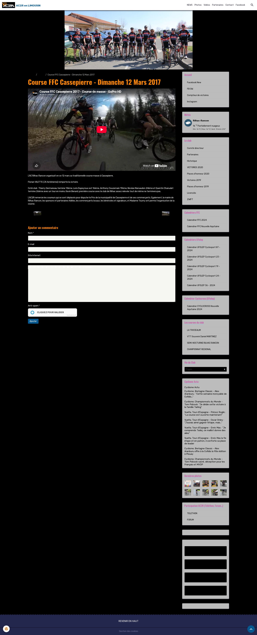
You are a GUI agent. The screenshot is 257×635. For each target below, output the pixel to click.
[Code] (76, 267)
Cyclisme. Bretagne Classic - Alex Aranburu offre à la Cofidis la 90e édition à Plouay (205, 451)
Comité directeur (195, 148)
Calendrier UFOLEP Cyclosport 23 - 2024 (203, 258)
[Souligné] (38, 267)
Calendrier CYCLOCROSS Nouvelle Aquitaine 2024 (203, 308)
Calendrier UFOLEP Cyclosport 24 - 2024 (203, 277)
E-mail (31, 244)
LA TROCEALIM (194, 330)
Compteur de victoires (198, 95)
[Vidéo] (72, 267)
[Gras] (30, 267)
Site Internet (34, 255)
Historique (192, 161)
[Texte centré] (56, 267)
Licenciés (191, 193)
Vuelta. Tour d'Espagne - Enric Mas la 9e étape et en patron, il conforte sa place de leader (205, 441)
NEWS (189, 5)
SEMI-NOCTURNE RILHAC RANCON (203, 343)
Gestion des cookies (128, 631)
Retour (101, 213)
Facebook (240, 5)
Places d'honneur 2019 (198, 186)
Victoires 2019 (194, 180)
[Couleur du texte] (47, 267)
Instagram (192, 101)
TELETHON (192, 513)
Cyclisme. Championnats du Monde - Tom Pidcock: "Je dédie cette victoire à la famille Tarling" (205, 404)
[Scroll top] (251, 629)
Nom (30, 233)
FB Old (190, 89)
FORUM (190, 520)
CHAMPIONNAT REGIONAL (199, 349)
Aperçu (88, 267)
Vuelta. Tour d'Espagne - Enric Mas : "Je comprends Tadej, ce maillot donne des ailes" (205, 430)
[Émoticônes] (80, 267)
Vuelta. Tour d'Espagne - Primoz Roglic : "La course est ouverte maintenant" (205, 413)
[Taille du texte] (42, 267)
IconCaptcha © (71, 315)
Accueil (31, 74)
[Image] (68, 267)
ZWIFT (190, 199)
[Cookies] (6, 628)
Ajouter (33, 321)
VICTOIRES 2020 (195, 167)
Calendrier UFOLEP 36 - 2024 (201, 285)
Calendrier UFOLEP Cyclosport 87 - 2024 (203, 249)
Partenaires (217, 5)
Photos (198, 5)
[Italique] (34, 267)
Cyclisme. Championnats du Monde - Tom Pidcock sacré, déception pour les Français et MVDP (204, 462)
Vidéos (207, 5)
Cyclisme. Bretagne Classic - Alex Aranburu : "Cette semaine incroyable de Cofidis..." (205, 394)
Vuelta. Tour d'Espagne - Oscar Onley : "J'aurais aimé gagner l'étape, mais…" (204, 421)
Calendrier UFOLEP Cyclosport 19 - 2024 (203, 268)
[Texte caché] (64, 267)
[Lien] (60, 267)
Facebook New (194, 82)
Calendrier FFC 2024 (197, 220)
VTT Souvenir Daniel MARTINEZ (202, 336)
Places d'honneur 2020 (198, 174)
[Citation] (52, 267)
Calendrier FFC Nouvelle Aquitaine (203, 226)
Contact (229, 5)
